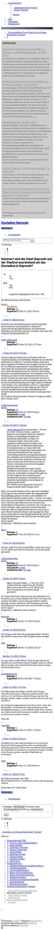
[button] (7, 253)
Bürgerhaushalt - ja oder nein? (20, 122)
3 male (22, 414)
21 (17, 410)
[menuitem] (25, 8)
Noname (5, 617)
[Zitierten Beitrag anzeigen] (39, 429)
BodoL (4, 407)
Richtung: (25, 809)
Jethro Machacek (9, 340)
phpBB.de (32, 923)
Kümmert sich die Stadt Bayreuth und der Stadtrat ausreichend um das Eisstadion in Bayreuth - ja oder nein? (27, 192)
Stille (3, 761)
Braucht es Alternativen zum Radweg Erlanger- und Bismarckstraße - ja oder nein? (24, 52)
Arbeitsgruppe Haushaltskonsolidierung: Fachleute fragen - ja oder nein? (26, 83)
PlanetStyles (36, 921)
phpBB (15, 921)
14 (17, 309)
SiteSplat (24, 925)
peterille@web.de (9, 674)
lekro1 (4, 530)
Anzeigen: (8, 807)
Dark (3, 643)
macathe (5, 725)
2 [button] (7, 251)
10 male (27, 417)
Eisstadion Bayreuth (14, 222)
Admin (4, 304)
